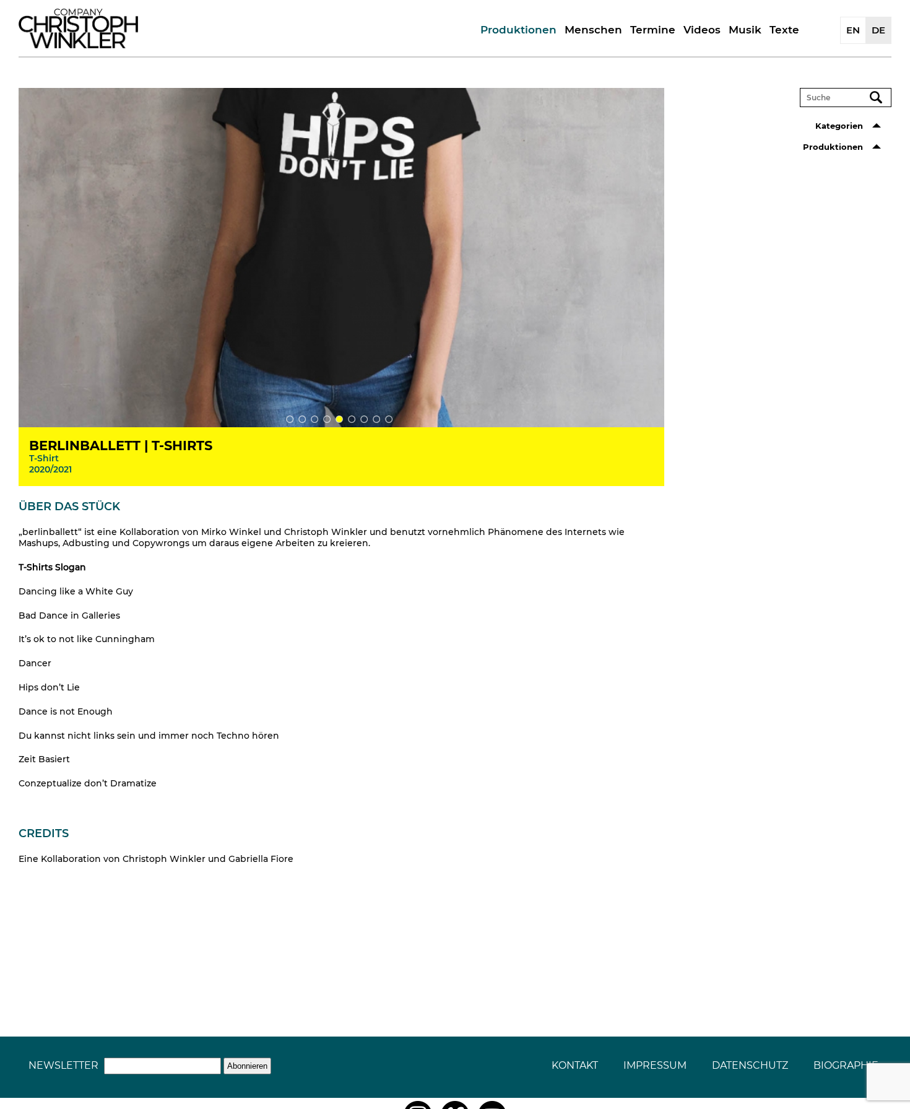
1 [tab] (289, 419)
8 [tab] (376, 419)
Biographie (845, 1065)
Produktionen (518, 30)
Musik (745, 30)
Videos (702, 30)
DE (878, 30)
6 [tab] (351, 419)
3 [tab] (314, 419)
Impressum (655, 1065)
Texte (784, 30)
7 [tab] (364, 419)
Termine (652, 30)
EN (853, 30)
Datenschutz (750, 1065)
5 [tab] (339, 419)
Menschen (593, 30)
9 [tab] (388, 419)
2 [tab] (302, 419)
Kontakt (575, 1065)
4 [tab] (327, 419)
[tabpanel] (342, 258)
